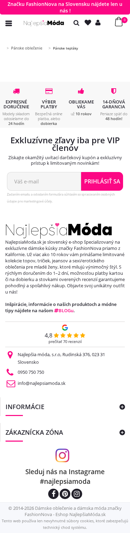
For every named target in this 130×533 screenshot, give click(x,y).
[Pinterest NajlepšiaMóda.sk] (65, 495)
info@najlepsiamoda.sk (42, 383)
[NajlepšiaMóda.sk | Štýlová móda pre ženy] (44, 23)
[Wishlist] (89, 22)
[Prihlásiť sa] (99, 22)
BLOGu (66, 310)
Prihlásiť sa (102, 181)
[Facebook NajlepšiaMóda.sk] (53, 495)
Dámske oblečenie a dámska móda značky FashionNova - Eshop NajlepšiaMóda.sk (73, 511)
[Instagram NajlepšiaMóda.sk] (76, 495)
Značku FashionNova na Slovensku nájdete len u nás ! (65, 7)
